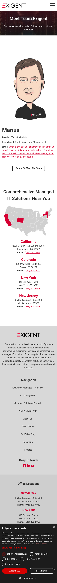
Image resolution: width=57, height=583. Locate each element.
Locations (28, 442)
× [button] (54, 527)
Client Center (28, 426)
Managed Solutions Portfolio (28, 403)
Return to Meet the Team (28, 168)
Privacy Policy (41, 544)
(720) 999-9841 (32, 270)
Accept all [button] (14, 571)
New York (28, 278)
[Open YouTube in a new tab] (32, 465)
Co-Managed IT (27, 395)
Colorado (28, 260)
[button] (28, 547)
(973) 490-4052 (32, 306)
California (28, 242)
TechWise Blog (28, 434)
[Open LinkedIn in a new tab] (28, 465)
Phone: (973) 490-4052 (28, 504)
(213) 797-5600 (32, 252)
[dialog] (28, 553)
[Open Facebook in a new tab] (24, 465)
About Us (27, 419)
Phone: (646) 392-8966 (28, 522)
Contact (28, 450)
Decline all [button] (41, 571)
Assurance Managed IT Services (27, 388)
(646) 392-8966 (32, 288)
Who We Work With (28, 411)
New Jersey (28, 296)
